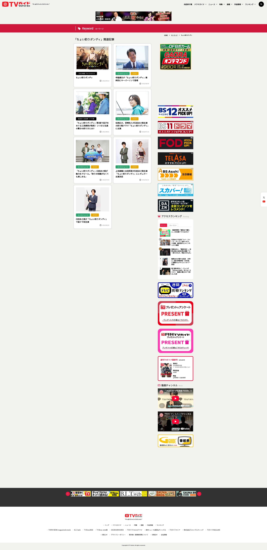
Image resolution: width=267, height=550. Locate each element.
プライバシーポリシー (118, 534)
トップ (107, 525)
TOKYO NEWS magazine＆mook (59, 530)
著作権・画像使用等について (138, 534)
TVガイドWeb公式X (213, 530)
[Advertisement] (175, 87)
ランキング (249, 4)
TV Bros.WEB (88, 530)
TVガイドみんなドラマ (134, 530)
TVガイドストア (175, 530)
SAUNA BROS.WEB (117, 530)
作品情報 (237, 4)
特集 (221, 4)
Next (199, 494)
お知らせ (104, 534)
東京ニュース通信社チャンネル (156, 530)
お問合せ (154, 534)
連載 (228, 4)
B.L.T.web (77, 530)
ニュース (211, 4)
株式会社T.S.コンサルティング (193, 530)
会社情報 (164, 534)
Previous (68, 494)
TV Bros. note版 (102, 530)
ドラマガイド (199, 4)
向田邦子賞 (188, 4)
